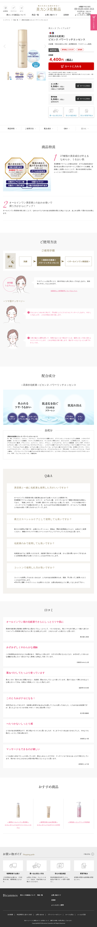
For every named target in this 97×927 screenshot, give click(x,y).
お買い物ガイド (51, 15)
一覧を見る (86, 854)
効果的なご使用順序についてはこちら (64, 291)
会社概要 (10, 914)
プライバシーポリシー (55, 914)
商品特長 (11, 129)
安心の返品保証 (71, 115)
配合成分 (47, 129)
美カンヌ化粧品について (16, 15)
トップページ (6, 20)
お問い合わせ (40, 914)
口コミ (84, 129)
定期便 (66, 15)
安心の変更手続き (86, 115)
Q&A (66, 129)
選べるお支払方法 (56, 115)
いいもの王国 (81, 914)
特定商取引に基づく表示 (24, 914)
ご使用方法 (29, 129)
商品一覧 (35, 15)
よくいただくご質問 (83, 15)
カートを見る (69, 914)
